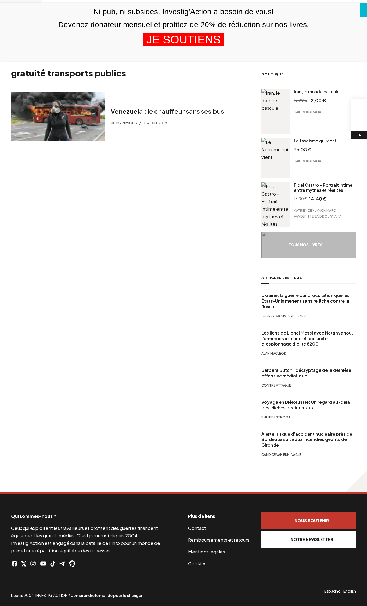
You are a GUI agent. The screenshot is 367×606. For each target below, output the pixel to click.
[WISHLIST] (359, 123)
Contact (197, 528)
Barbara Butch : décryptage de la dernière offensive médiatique (306, 373)
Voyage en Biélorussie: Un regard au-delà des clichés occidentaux (305, 404)
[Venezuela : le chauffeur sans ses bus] (58, 116)
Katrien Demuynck (310, 210)
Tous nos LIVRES (305, 245)
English (349, 591)
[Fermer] (363, 10)
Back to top (356, 481)
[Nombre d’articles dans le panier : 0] (359, 107)
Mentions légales (206, 551)
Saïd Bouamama (307, 112)
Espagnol (332, 591)
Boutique (272, 74)
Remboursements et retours (218, 540)
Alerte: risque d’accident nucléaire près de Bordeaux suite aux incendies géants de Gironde (306, 439)
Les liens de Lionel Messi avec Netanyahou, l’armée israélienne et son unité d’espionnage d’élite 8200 (307, 338)
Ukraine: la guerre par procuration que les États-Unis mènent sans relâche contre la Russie (305, 301)
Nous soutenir (311, 520)
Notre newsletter (311, 539)
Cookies (197, 563)
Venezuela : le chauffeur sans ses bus (167, 111)
